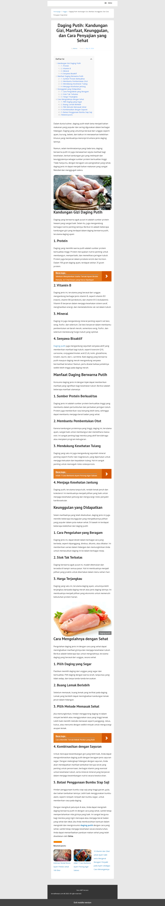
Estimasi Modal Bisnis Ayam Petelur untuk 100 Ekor (62, 866)
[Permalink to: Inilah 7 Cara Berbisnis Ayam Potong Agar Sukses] (82, 855)
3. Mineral (65, 71)
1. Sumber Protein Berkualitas (73, 79)
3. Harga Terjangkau (69, 97)
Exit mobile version (82, 902)
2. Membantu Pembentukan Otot (74, 81)
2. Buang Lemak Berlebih (71, 104)
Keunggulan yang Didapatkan (69, 89)
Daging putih (59, 346)
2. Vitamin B (66, 68)
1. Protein (65, 66)
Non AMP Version (82, 890)
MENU (110, 3)
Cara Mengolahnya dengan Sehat (70, 99)
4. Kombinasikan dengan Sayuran (74, 110)
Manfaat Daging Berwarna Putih (70, 76)
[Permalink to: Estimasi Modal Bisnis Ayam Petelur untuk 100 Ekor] (62, 855)
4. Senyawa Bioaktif (69, 73)
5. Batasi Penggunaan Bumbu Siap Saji (76, 112)
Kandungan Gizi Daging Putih (69, 63)
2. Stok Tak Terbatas (69, 94)
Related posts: (67, 115)
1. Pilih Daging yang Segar (71, 102)
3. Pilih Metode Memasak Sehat (73, 107)
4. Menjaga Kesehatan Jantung (73, 86)
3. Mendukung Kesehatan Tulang (74, 84)
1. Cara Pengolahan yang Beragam (75, 92)
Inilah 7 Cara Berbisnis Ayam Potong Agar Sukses (82, 866)
